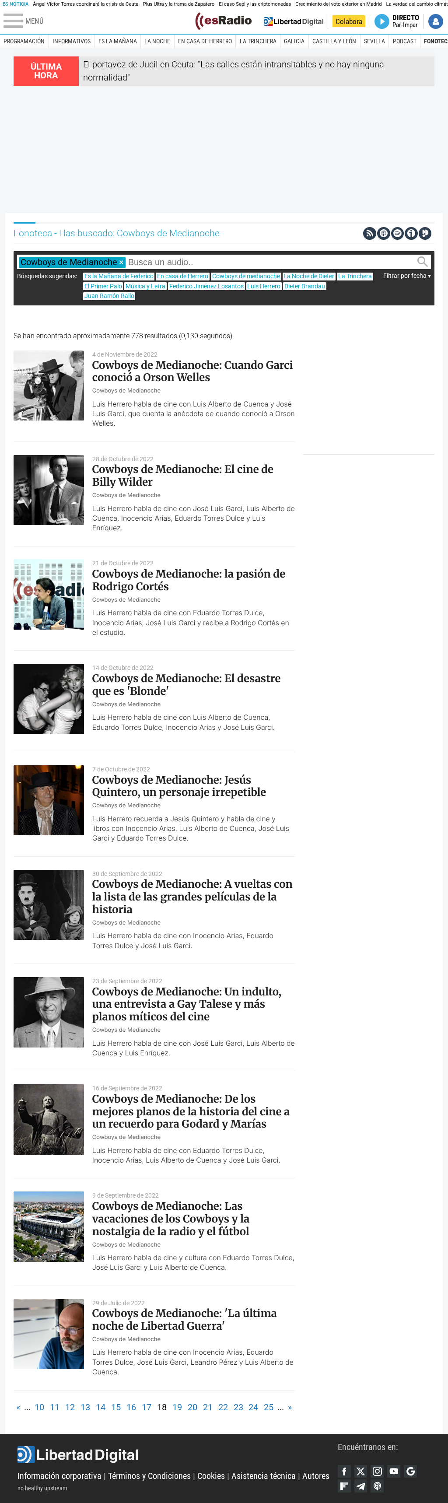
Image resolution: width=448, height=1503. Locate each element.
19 (177, 1407)
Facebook (344, 1471)
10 (39, 1407)
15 (116, 1407)
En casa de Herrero (205, 41)
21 (208, 1407)
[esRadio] (223, 21)
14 (100, 1407)
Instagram (377, 1471)
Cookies (211, 1476)
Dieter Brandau (304, 286)
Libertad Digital (178, 1455)
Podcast (404, 41)
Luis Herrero (263, 286)
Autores (315, 1476)
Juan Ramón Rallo (109, 295)
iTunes (377, 1485)
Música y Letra (145, 286)
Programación (24, 41)
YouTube (393, 1471)
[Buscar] (422, 261)
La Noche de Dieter (309, 276)
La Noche (157, 41)
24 (253, 1407)
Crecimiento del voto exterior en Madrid (338, 4)
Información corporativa (60, 1476)
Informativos (71, 41)
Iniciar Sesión (435, 21)
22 (223, 1407)
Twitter (361, 1471)
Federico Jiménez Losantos (206, 286)
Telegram (361, 1485)
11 (55, 1407)
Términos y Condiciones (149, 1476)
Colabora (349, 21)
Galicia (294, 41)
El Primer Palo (103, 286)
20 (192, 1407)
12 (70, 1407)
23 (238, 1407)
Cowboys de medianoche (246, 276)
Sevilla (374, 41)
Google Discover (410, 1471)
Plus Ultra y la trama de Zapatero (179, 4)
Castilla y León (334, 41)
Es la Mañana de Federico (119, 276)
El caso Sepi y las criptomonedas (255, 4)
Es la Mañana (117, 41)
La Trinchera (258, 41)
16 (131, 1407)
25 (268, 1407)
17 (146, 1407)
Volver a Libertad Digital (293, 21)
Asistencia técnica (263, 1476)
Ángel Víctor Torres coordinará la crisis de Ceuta (85, 4)
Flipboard (344, 1485)
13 (85, 1407)
